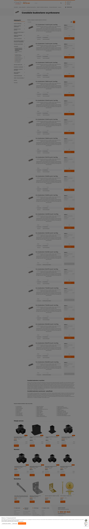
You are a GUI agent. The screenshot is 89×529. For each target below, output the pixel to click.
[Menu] (87, 519)
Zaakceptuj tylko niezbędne (6, 523)
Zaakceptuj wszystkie (22, 523)
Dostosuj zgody (14, 523)
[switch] (86, 525)
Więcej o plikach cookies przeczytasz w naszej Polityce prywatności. (12, 521)
